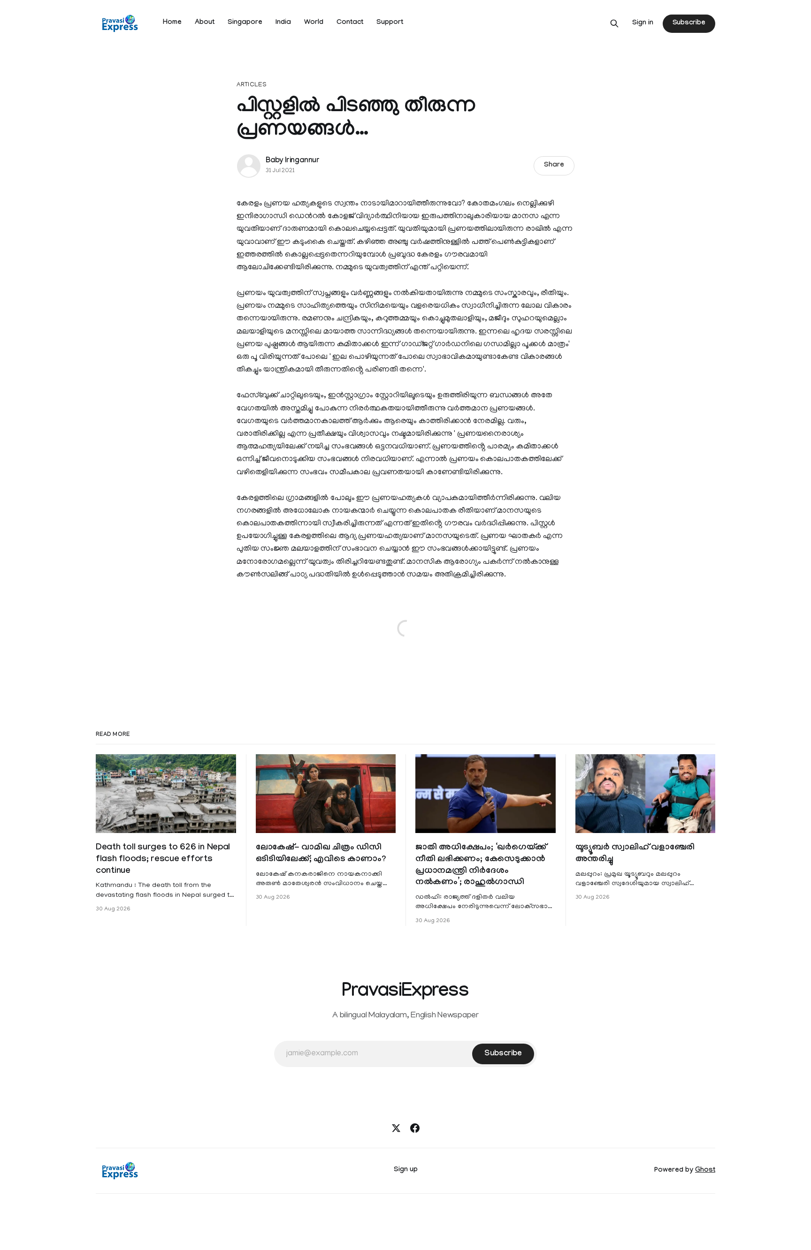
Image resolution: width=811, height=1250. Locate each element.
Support (389, 23)
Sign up (406, 1170)
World (313, 23)
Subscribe (689, 23)
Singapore (245, 23)
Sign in (642, 23)
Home (172, 23)
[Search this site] (614, 23)
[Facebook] (415, 1128)
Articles (252, 85)
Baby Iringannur (293, 161)
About (204, 23)
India (283, 23)
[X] (396, 1128)
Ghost (705, 1171)
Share (554, 165)
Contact (350, 23)
